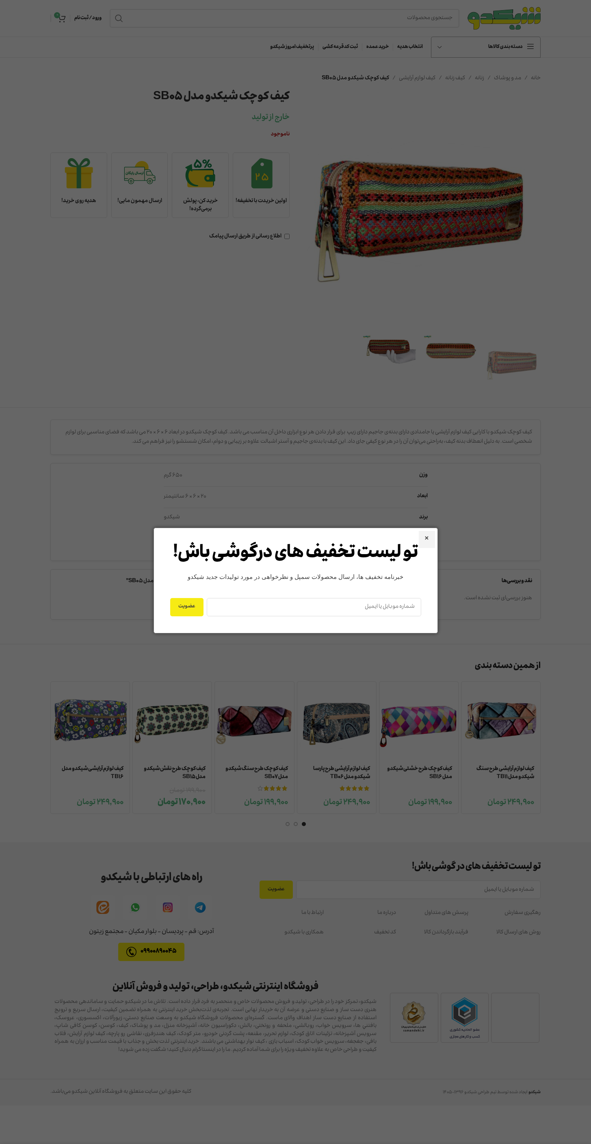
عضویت (186, 606)
